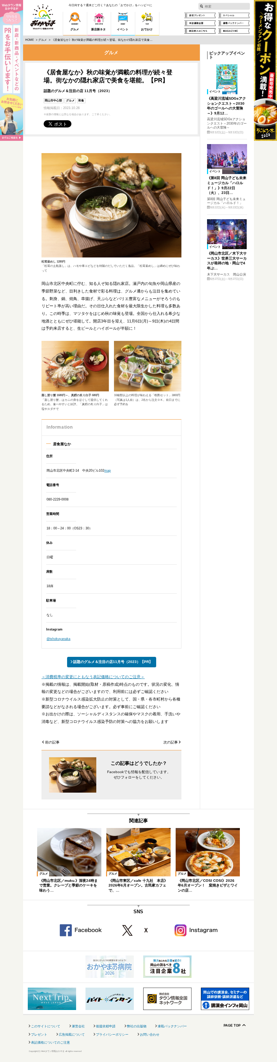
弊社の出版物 (136, 1026)
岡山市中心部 (53, 100)
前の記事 (52, 742)
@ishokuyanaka (58, 639)
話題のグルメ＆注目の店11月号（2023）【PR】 (113, 662)
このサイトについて (45, 1026)
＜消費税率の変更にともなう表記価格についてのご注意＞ (93, 677)
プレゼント (39, 1034)
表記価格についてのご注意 (50, 1042)
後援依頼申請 (105, 1026)
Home (29, 40)
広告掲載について (72, 1034)
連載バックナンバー (172, 1026)
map (107, 470)
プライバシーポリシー (112, 1034)
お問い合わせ (149, 1034)
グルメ (42, 40)
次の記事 (170, 742)
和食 (81, 100)
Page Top (232, 1025)
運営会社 (78, 1026)
